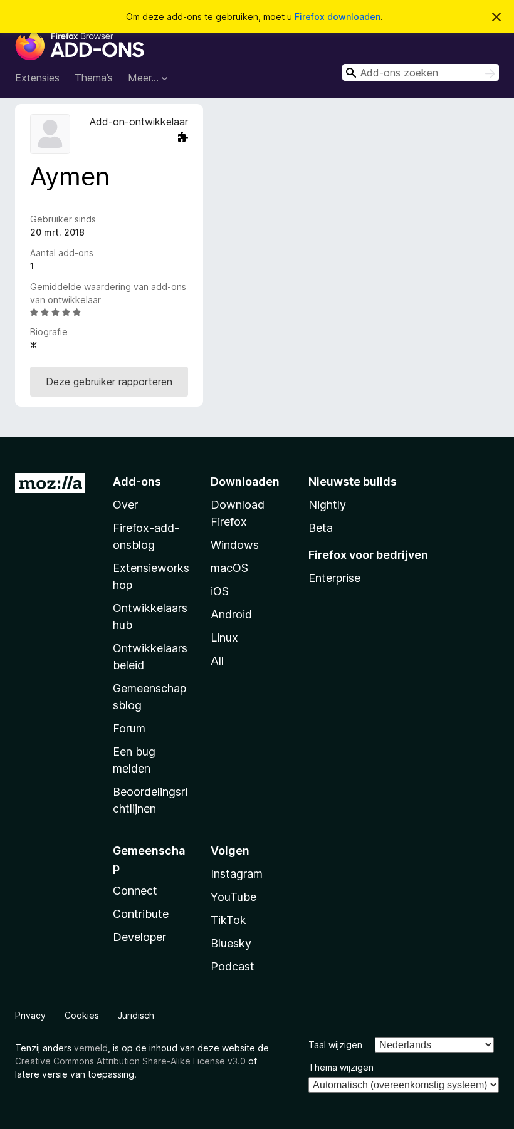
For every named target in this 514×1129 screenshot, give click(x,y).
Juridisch (136, 1015)
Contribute (141, 913)
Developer (139, 937)
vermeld (91, 1048)
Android (231, 614)
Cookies (82, 1015)
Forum (129, 728)
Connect (135, 890)
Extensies (37, 77)
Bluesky (231, 943)
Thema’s (94, 77)
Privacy (30, 1015)
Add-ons (137, 481)
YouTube (233, 896)
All (217, 660)
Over (125, 504)
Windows (235, 544)
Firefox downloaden (337, 16)
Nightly (327, 504)
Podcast (232, 966)
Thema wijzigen (341, 1067)
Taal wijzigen (335, 1044)
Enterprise (334, 578)
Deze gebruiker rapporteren (109, 381)
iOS (220, 591)
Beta (320, 527)
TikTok (228, 920)
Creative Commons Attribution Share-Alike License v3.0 (130, 1061)
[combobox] (420, 72)
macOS (229, 568)
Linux (224, 637)
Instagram (237, 873)
